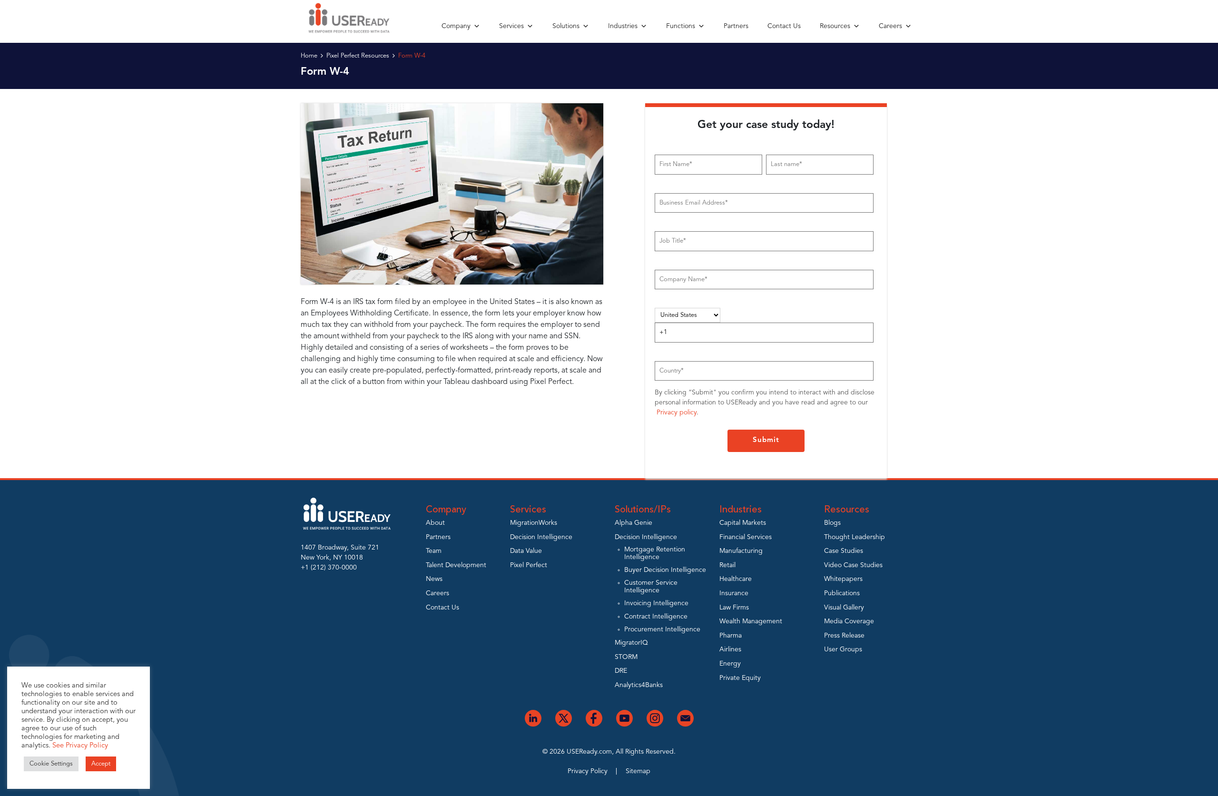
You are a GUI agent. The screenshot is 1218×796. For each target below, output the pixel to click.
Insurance (733, 593)
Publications (842, 593)
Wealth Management (750, 621)
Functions (680, 26)
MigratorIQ (631, 642)
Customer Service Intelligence (651, 586)
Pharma (730, 635)
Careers (890, 26)
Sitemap (638, 771)
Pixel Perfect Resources (357, 56)
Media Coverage (849, 621)
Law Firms (734, 607)
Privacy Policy (588, 771)
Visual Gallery (844, 607)
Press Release (844, 635)
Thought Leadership (854, 537)
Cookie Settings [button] (51, 764)
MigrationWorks (533, 523)
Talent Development (456, 565)
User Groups (843, 649)
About (435, 523)
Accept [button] (100, 764)
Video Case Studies (853, 565)
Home (309, 56)
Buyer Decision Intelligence (665, 570)
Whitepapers (843, 579)
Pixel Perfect (528, 565)
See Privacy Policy (80, 745)
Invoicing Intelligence (656, 603)
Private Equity (740, 678)
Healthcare (735, 579)
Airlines (730, 649)
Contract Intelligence (656, 616)
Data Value (526, 551)
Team (434, 551)
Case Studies (843, 551)
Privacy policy (677, 412)
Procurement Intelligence (662, 629)
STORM (626, 657)
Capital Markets (742, 523)
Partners (736, 26)
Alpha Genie (633, 523)
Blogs (832, 523)
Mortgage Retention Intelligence (654, 553)
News (434, 579)
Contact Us (784, 26)
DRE (621, 671)
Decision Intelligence (541, 537)
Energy (730, 663)
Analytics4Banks (639, 685)
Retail (727, 565)
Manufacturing (741, 551)
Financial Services (745, 537)
